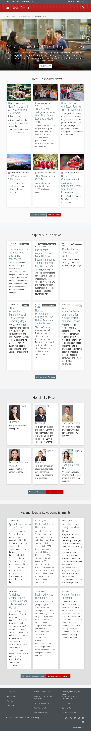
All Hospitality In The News (45, 377)
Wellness (10, 701)
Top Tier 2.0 (11, 710)
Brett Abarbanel (19, 424)
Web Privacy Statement (42, 703)
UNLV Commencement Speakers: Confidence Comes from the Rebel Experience (72, 180)
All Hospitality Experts (36, 492)
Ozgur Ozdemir (19, 552)
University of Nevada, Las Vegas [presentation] (23, 2)
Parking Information (69, 713)
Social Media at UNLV (79, 728)
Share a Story (55, 214)
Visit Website (45, 66)
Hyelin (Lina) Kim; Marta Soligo (72, 552)
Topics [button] (70, 2)
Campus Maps (67, 708)
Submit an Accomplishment (59, 676)
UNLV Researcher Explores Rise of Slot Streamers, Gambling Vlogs (19, 336)
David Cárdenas (45, 466)
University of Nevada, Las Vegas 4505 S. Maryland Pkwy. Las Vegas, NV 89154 (71, 695)
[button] (8, 8)
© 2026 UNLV (10, 718)
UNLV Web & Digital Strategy (31, 718)
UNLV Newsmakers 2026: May (45, 180)
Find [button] (83, 8)
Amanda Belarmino (19, 466)
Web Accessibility (40, 708)
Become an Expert (55, 492)
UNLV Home (11, 17)
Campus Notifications (42, 691)
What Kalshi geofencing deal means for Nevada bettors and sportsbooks (72, 336)
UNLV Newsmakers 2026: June (19, 180)
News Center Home (24, 17)
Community (11, 705)
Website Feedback (40, 713)
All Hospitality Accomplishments (33, 676)
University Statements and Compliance (43, 697)
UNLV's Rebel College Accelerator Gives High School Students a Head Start (45, 118)
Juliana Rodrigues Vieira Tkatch (72, 466)
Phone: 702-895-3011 (69, 703)
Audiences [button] (80, 2)
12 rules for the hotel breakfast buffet (72, 270)
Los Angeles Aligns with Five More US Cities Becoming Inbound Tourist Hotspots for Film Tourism (45, 270)
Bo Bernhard (45, 424)
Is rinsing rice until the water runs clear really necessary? (19, 270)
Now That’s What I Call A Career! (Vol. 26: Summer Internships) (19, 118)
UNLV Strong (11, 696)
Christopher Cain (72, 424)
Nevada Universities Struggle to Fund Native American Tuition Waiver (45, 336)
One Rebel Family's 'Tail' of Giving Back (72, 118)
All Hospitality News (38, 214)
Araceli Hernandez (45, 552)
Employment (11, 691)
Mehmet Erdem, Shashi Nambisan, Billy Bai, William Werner (19, 628)
